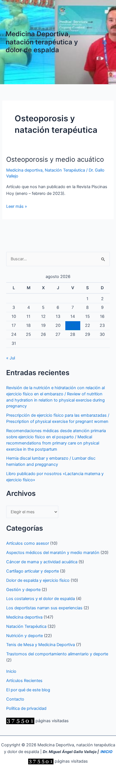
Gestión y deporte (23, 589)
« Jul (10, 358)
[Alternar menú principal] (104, 42)
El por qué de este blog (28, 689)
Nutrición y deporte (24, 635)
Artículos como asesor (27, 543)
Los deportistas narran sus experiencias (44, 607)
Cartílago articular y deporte (32, 571)
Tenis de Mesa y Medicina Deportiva (40, 644)
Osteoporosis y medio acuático (55, 159)
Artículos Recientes (24, 680)
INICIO (106, 751)
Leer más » (16, 207)
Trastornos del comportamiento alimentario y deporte (57, 653)
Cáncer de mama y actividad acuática (41, 561)
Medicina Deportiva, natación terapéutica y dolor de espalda (42, 42)
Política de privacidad (26, 708)
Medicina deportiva (24, 170)
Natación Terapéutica (65, 170)
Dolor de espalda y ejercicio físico (38, 580)
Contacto (15, 699)
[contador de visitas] (20, 720)
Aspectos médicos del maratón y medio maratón (52, 552)
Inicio (11, 671)
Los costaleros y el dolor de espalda (40, 598)
